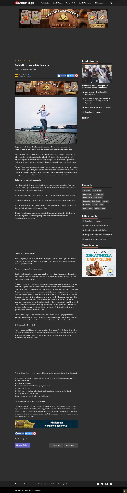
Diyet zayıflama (98, 194)
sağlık (101, 204)
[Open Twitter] (102, 484)
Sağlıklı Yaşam (58, 3)
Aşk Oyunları (87, 194)
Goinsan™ (39, 490)
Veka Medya (23, 75)
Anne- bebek (97, 190)
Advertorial (86, 190)
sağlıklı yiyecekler (100, 208)
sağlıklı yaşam (87, 208)
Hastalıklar (86, 201)
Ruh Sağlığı (86, 204)
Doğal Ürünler (87, 197)
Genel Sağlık (21, 439)
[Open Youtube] (111, 484)
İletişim (26, 484)
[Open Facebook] (98, 484)
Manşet (105, 201)
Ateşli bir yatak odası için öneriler (96, 225)
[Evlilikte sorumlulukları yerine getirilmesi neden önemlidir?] (97, 74)
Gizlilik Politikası (43, 484)
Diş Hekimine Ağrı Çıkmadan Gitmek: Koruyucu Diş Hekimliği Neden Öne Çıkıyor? (97, 101)
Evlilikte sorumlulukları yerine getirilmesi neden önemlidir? (95, 87)
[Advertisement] (63, 44)
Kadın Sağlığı (45, 3)
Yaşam (28, 439)
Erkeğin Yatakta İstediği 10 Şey (96, 230)
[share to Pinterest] (76, 75)
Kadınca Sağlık (71, 3)
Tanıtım (33, 484)
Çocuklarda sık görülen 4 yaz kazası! (98, 107)
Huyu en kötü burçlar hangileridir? (96, 239)
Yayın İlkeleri (66, 484)
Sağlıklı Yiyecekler (85, 3)
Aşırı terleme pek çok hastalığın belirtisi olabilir (96, 93)
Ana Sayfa (18, 484)
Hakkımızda (55, 484)
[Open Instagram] (106, 484)
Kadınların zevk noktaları (93, 112)
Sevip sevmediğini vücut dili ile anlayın (98, 235)
